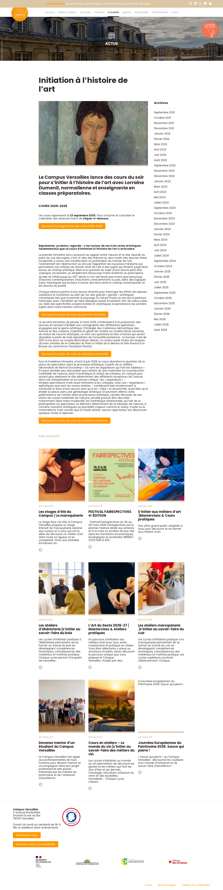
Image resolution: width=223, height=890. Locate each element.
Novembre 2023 (164, 218)
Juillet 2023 (161, 202)
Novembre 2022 (164, 171)
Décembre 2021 (164, 128)
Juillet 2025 (161, 287)
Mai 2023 (160, 197)
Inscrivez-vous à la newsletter (35, 844)
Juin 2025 (160, 282)
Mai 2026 (160, 319)
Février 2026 (162, 314)
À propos (50, 12)
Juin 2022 (160, 155)
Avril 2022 (160, 149)
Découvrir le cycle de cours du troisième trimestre (74, 420)
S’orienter (99, 12)
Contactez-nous (27, 835)
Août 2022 (160, 160)
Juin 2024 (160, 250)
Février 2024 (162, 234)
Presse (148, 885)
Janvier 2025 (162, 271)
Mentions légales (167, 885)
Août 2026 (160, 330)
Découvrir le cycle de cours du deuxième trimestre (75, 354)
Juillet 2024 (161, 255)
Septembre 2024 (165, 261)
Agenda (126, 12)
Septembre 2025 (165, 293)
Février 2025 (161, 277)
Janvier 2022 (162, 133)
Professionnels (160, 12)
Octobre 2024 (163, 266)
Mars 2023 (160, 186)
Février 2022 (161, 139)
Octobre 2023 (163, 213)
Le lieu (174, 12)
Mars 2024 (160, 240)
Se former (85, 12)
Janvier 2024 (162, 229)
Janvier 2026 (162, 308)
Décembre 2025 (164, 303)
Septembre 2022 (165, 165)
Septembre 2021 (164, 112)
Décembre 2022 (164, 176)
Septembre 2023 (165, 208)
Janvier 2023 (162, 181)
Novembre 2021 (164, 123)
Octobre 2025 (163, 298)
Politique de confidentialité (196, 885)
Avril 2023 (160, 192)
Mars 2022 (160, 144)
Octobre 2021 (162, 118)
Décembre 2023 (164, 224)
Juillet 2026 (161, 324)
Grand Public (141, 12)
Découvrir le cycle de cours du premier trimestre (73, 314)
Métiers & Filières (67, 12)
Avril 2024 (160, 245)
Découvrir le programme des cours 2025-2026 (72, 226)
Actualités (113, 12)
